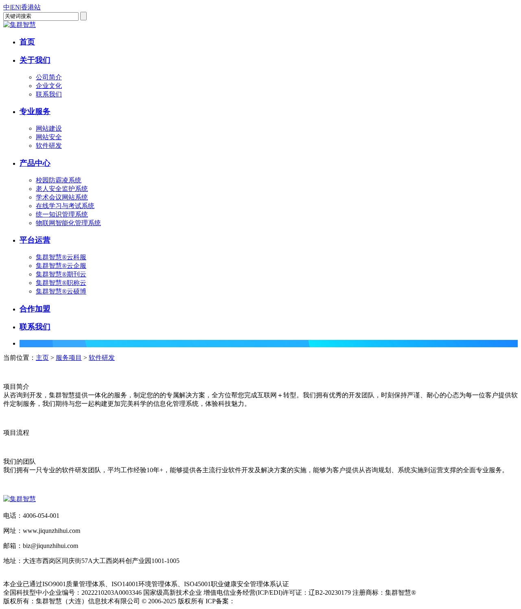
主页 (42, 357)
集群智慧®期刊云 (61, 274)
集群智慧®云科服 (61, 257)
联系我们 (49, 94)
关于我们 (35, 60)
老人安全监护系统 (62, 188)
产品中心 (35, 163)
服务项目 (69, 357)
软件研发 (49, 145)
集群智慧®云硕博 (61, 291)
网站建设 (49, 128)
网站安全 (49, 137)
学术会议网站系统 (62, 197)
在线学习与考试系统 (65, 205)
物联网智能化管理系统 (68, 222)
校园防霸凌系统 (58, 180)
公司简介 (49, 77)
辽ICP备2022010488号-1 (269, 601)
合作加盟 (35, 308)
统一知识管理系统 (62, 214)
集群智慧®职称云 (61, 282)
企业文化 (49, 85)
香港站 (31, 7)
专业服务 (35, 111)
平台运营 (35, 240)
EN (15, 7)
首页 (27, 41)
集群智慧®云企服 (61, 265)
